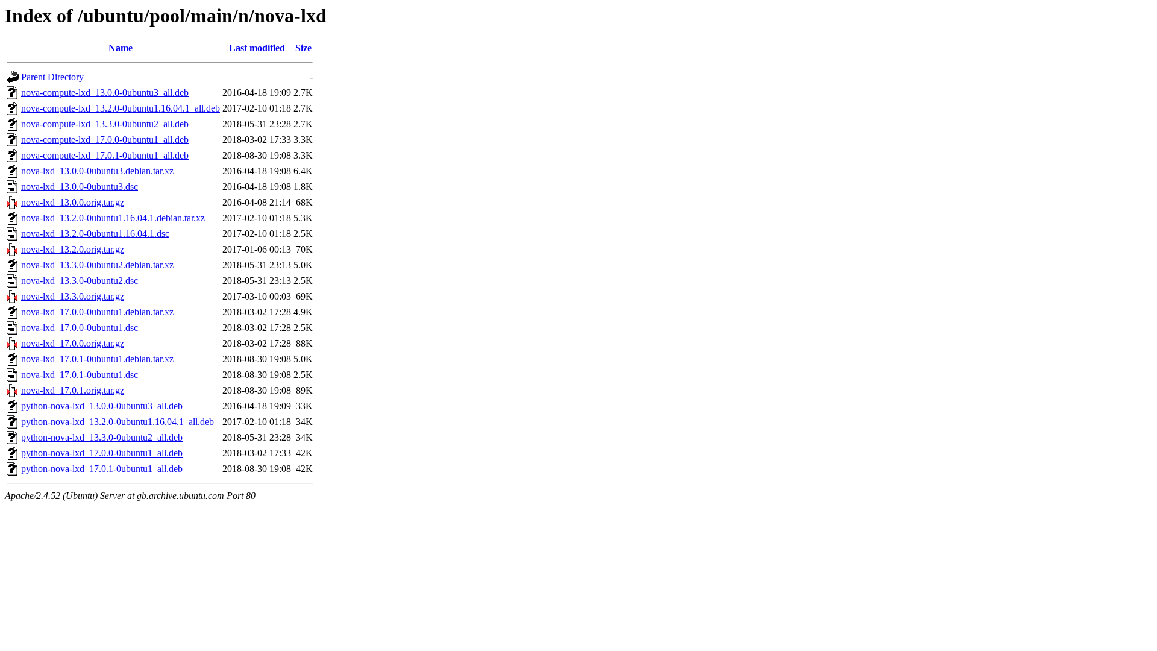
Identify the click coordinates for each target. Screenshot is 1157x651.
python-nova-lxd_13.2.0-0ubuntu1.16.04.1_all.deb (117, 422)
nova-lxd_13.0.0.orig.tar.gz (72, 202)
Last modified (257, 48)
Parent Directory (52, 77)
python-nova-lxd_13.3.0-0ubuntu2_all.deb (102, 437)
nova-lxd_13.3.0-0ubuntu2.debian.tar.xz (97, 265)
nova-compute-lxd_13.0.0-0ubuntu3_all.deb (105, 92)
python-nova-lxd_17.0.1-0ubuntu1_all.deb (102, 469)
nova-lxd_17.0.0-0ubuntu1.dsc (79, 327)
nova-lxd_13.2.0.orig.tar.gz (72, 249)
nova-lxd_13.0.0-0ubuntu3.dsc (79, 186)
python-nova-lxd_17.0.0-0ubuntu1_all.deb (102, 453)
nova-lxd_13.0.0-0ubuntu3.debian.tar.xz (97, 171)
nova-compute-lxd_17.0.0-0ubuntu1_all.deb (105, 139)
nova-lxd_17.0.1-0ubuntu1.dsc (79, 375)
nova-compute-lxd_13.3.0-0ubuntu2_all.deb (105, 124)
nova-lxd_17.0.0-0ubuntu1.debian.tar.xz (97, 312)
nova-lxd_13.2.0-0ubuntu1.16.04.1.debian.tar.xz (113, 218)
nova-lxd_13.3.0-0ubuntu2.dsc (79, 280)
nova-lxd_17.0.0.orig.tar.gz (72, 343)
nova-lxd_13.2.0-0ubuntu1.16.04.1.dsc (95, 233)
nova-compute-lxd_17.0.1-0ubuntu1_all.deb (105, 155)
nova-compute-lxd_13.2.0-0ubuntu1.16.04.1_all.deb (120, 108)
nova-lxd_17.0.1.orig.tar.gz (72, 390)
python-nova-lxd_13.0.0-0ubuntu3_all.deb (102, 406)
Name (120, 48)
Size (303, 48)
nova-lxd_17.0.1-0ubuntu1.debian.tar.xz (97, 359)
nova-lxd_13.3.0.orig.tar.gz (72, 296)
